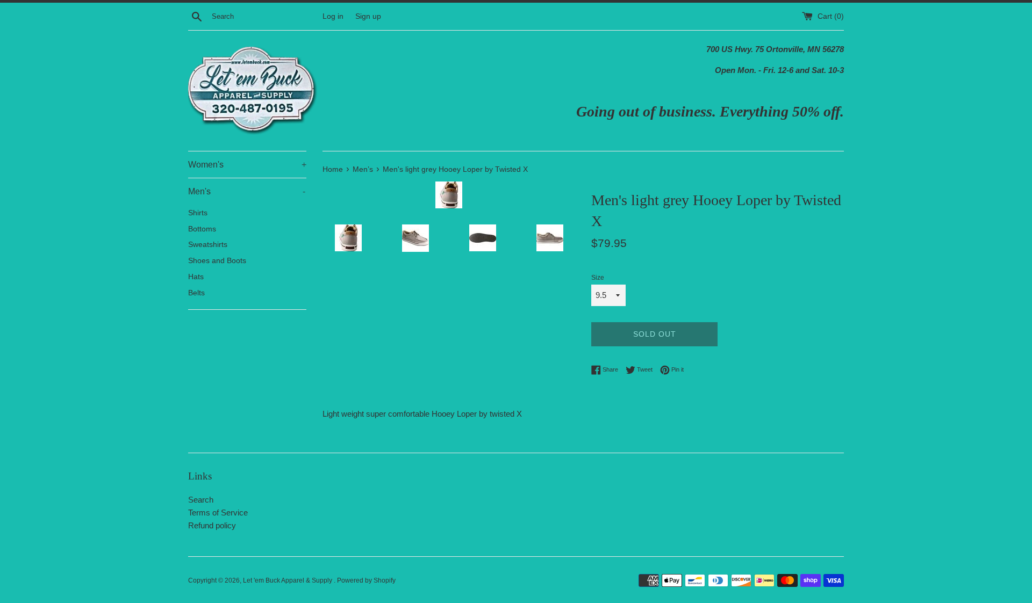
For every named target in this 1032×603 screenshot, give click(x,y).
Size (597, 277)
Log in (332, 16)
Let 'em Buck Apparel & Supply (288, 580)
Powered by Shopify (366, 580)
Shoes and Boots (217, 261)
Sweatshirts (207, 245)
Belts (196, 293)
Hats (196, 277)
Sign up (368, 16)
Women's (247, 164)
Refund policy (212, 525)
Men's (246, 191)
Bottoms (202, 229)
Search (200, 499)
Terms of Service (218, 512)
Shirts (197, 213)
